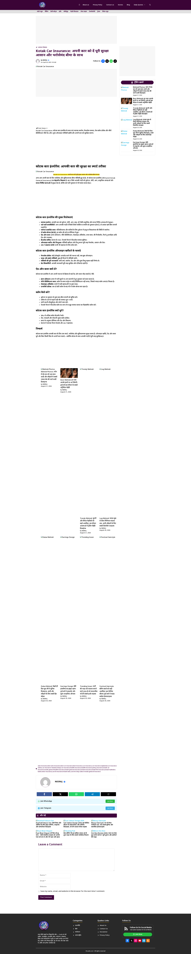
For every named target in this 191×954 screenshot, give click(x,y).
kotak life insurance (98, 770)
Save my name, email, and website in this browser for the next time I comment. (72, 891)
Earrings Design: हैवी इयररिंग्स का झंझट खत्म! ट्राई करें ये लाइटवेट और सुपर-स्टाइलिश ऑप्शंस (143, 145)
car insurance (87, 766)
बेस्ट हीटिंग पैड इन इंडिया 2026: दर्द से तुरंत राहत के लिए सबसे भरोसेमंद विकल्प (76, 834)
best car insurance (67, 766)
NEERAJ (45, 60)
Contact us (110, 5)
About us (86, 5)
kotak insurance (86, 770)
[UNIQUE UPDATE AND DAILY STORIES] (42, 5)
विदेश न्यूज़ (105, 12)
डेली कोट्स (53, 12)
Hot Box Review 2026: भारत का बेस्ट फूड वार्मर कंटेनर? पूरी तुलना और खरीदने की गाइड (104, 835)
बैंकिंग (46, 12)
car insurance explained (99, 766)
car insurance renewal (49, 768)
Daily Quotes (138, 5)
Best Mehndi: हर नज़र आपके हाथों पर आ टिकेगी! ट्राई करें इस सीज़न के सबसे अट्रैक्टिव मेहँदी (143, 101)
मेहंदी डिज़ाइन (74, 12)
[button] (150, 4)
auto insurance (42, 766)
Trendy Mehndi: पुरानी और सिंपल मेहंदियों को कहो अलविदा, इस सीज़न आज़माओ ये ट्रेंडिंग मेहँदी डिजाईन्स (88, 523)
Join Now (110, 801)
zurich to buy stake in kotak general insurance (86, 772)
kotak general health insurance (55, 770)
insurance (100, 768)
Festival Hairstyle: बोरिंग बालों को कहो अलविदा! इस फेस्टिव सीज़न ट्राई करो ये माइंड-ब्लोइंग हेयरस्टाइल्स (107, 691)
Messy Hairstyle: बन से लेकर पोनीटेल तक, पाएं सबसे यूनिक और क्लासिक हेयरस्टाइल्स (102, 825)
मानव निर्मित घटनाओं (43, 183)
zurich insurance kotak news (61, 772)
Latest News (42, 47)
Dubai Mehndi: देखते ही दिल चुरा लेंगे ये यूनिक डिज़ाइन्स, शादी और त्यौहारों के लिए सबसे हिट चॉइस (49, 691)
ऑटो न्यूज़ (40, 12)
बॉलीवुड (66, 12)
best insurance (77, 766)
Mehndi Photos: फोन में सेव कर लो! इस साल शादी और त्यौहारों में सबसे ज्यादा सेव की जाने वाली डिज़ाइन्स (49, 377)
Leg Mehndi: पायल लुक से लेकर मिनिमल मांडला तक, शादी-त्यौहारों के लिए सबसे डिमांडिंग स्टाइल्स (142, 123)
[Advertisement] (76, 30)
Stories (120, 5)
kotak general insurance (73, 770)
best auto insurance (54, 766)
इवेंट (60, 12)
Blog (128, 5)
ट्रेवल (98, 12)
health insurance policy (88, 768)
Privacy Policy (97, 5)
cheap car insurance (63, 768)
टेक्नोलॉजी (92, 12)
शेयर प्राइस (84, 12)
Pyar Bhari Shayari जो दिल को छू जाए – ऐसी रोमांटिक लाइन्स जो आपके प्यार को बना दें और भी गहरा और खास (48, 835)
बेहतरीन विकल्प (59, 181)
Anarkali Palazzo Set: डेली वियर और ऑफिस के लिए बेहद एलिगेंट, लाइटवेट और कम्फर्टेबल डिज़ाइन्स (48, 825)
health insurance (75, 768)
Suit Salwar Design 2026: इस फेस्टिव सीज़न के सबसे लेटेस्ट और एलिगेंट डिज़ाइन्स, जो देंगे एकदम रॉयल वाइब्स (76, 825)
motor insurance (46, 772)
